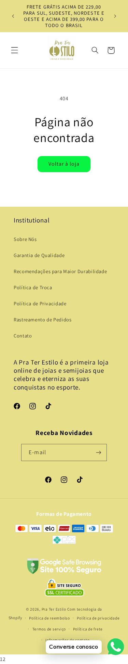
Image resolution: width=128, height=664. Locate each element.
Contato (23, 335)
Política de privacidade (98, 618)
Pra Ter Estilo (54, 609)
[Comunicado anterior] (12, 16)
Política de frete (88, 628)
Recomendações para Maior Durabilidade (60, 271)
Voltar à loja (64, 163)
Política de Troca (33, 287)
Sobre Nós (25, 239)
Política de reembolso (49, 618)
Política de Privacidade (40, 303)
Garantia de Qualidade (39, 255)
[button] (14, 50)
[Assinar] (98, 452)
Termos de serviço (49, 628)
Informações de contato (67, 639)
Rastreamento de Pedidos (43, 319)
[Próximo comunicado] (115, 16)
